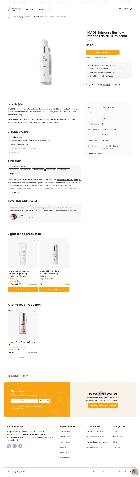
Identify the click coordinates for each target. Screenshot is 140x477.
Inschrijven (44, 401)
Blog (115, 442)
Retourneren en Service (96, 437)
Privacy (86, 472)
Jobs (115, 431)
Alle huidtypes (107, 135)
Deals (51, 9)
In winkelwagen (102, 52)
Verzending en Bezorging (97, 442)
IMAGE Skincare (108, 107)
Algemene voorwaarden (112, 472)
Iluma (104, 113)
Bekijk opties (23, 289)
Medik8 (63, 447)
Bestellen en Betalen (95, 431)
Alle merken (65, 458)
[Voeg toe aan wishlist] (35, 241)
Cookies (96, 472)
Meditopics (64, 452)
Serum (28, 17)
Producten (30, 9)
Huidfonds (14, 440)
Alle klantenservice (94, 447)
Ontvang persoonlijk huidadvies (103, 406)
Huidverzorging (18, 17)
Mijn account (118, 437)
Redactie (128, 472)
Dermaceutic (65, 431)
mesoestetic (65, 442)
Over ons (116, 447)
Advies (42, 9)
